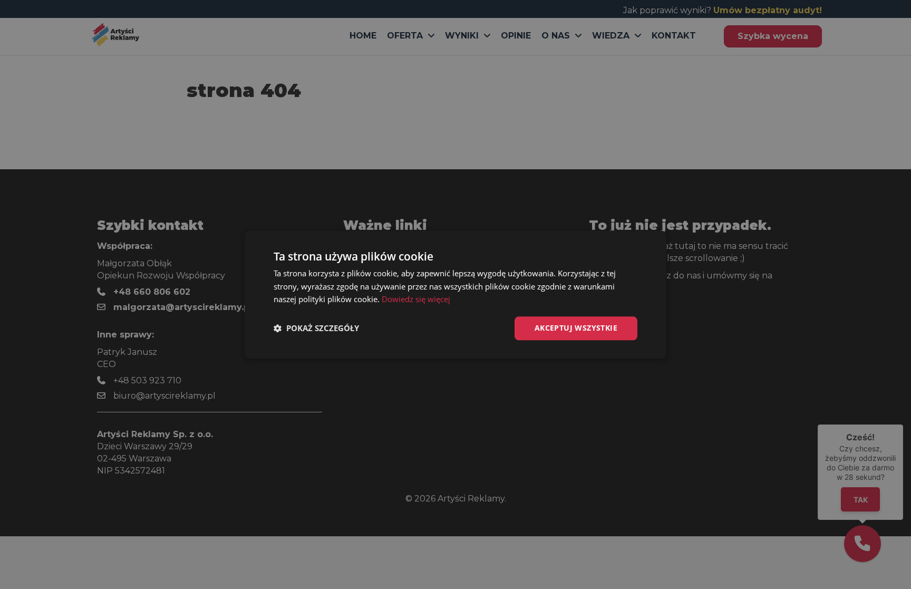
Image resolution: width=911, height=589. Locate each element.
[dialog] (455, 294)
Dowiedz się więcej (416, 299)
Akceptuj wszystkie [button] (576, 328)
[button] (316, 328)
